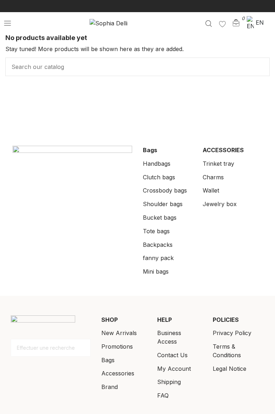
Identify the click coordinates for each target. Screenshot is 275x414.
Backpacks (158, 244)
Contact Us (172, 355)
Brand (109, 386)
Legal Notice (229, 368)
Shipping (169, 381)
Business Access (169, 337)
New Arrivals (119, 332)
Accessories (117, 373)
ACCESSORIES (223, 150)
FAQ (163, 395)
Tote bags (156, 231)
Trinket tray (218, 163)
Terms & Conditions (227, 351)
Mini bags (156, 271)
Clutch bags (159, 177)
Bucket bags (160, 217)
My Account (174, 368)
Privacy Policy (232, 332)
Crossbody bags (165, 190)
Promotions (117, 346)
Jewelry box (220, 204)
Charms (213, 177)
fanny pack (158, 257)
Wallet (211, 190)
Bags (150, 150)
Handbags (156, 163)
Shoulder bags (163, 204)
